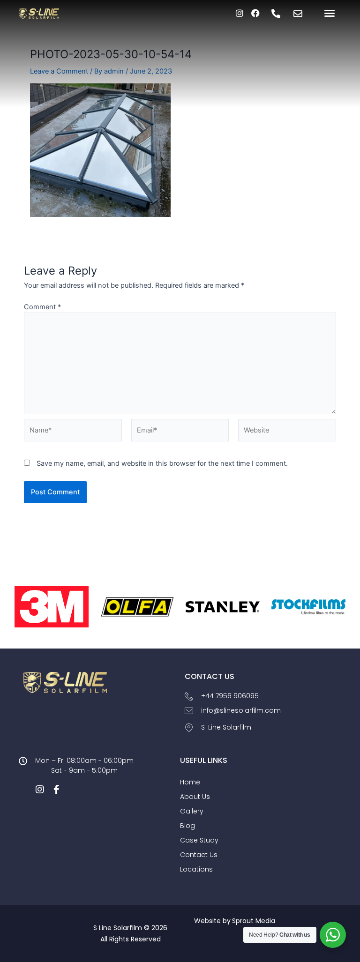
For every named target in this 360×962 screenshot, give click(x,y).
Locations (196, 869)
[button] (329, 13)
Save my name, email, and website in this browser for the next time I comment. (162, 463)
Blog (187, 825)
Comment (42, 307)
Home (190, 782)
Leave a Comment (59, 71)
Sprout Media (253, 920)
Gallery (191, 811)
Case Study (199, 840)
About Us (195, 796)
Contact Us (199, 854)
